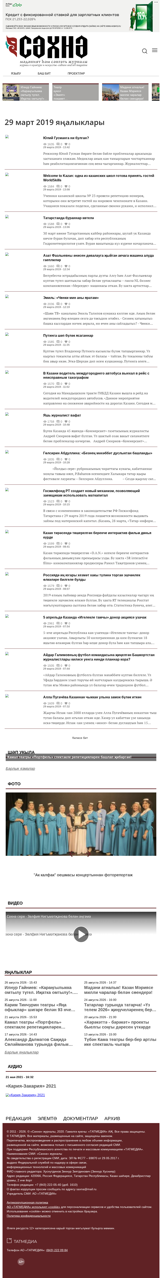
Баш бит (44, 73)
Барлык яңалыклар (22, 1052)
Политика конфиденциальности (29, 1215)
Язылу (16, 73)
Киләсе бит (80, 737)
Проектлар (76, 73)
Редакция (18, 1118)
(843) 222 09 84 (57, 1250)
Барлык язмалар (20, 769)
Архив (112, 1118)
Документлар (80, 1118)
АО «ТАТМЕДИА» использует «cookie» (33, 1207)
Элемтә (47, 1118)
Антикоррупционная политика (27, 1202)
